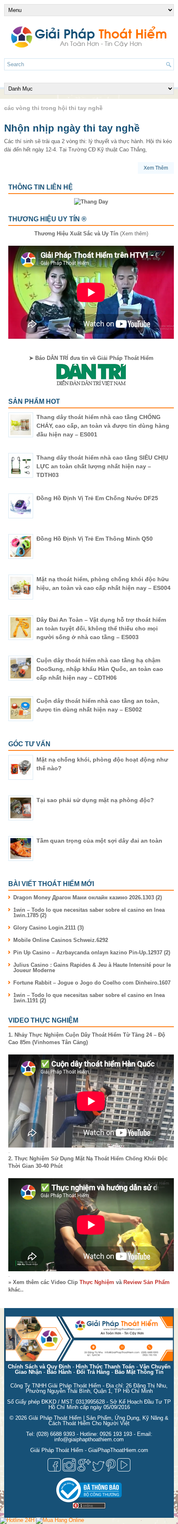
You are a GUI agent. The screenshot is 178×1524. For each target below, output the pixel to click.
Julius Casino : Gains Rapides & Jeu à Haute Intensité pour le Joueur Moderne (92, 967)
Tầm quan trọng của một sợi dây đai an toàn (99, 840)
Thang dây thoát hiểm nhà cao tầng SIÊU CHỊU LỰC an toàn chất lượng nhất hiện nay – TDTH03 (102, 466)
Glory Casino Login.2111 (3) (48, 928)
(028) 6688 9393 (55, 1434)
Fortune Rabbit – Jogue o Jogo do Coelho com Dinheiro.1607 (92, 983)
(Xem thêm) (91, 233)
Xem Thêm (156, 168)
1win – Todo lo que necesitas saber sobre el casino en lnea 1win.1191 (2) (89, 998)
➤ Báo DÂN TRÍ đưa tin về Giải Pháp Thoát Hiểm (91, 358)
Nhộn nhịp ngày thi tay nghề (72, 128)
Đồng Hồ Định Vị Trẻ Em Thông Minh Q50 (94, 538)
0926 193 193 (116, 1434)
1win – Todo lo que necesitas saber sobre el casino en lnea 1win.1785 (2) (89, 912)
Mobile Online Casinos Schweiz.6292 (60, 940)
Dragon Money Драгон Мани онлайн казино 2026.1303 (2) (87, 897)
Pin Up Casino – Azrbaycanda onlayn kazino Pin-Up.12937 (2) (91, 952)
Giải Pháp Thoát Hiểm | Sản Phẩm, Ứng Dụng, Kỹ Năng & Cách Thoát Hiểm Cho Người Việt (98, 1420)
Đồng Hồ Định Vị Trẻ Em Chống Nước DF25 (97, 498)
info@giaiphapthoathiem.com (89, 1439)
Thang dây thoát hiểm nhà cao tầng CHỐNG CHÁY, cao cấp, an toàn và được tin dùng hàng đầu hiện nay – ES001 (102, 426)
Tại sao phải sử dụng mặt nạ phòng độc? (95, 800)
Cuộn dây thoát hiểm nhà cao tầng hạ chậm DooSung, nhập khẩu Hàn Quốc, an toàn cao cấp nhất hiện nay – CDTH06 (99, 669)
